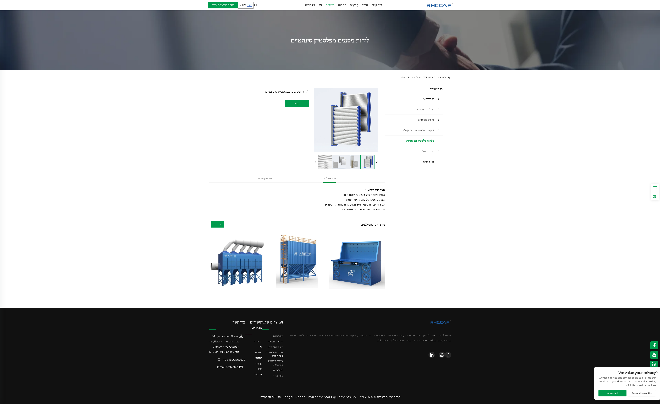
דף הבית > (445, 77)
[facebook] (448, 355)
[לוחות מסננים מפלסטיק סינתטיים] (367, 162)
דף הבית (310, 5)
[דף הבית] (440, 5)
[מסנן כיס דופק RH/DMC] (297, 261)
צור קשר (377, 5)
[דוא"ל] (655, 188)
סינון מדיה (428, 162)
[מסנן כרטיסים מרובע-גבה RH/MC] (237, 261)
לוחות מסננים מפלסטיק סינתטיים (418, 77)
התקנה (342, 5)
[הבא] (376, 162)
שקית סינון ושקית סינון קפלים (418, 130)
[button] (221, 224)
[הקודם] (315, 162)
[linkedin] (431, 355)
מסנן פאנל (428, 151)
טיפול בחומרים (426, 119)
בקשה (297, 103)
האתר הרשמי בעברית (223, 5)
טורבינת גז (428, 99)
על (320, 5)
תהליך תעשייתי (425, 109)
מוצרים (330, 5)
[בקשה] (655, 196)
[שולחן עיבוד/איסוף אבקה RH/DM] (357, 261)
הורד (365, 5)
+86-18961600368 (234, 359)
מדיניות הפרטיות (270, 397)
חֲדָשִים (354, 5)
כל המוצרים (436, 89)
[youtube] (442, 355)
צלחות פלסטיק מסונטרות (420, 140)
